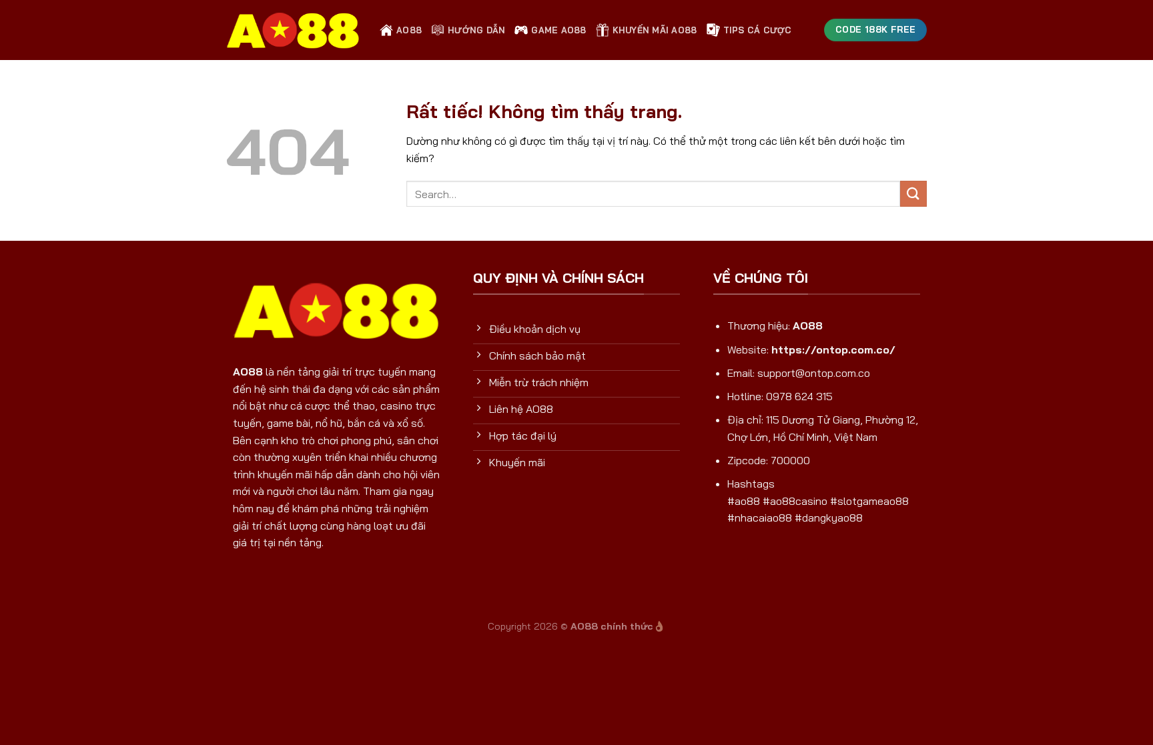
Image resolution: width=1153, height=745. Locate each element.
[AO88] (293, 30)
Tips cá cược (757, 30)
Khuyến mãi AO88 (655, 30)
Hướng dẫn (476, 30)
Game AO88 (558, 30)
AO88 (409, 30)
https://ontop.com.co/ (833, 349)
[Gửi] (913, 194)
